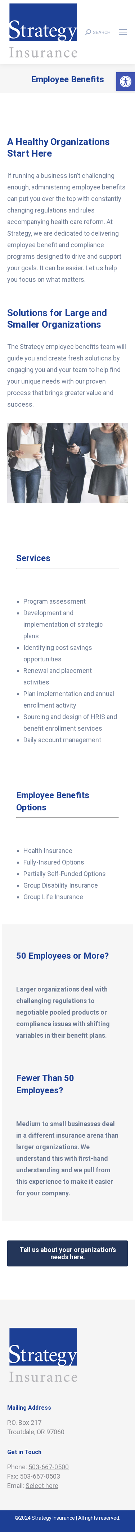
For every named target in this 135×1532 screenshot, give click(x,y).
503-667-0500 (48, 1467)
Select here (42, 1485)
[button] (125, 81)
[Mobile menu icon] (123, 32)
